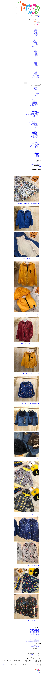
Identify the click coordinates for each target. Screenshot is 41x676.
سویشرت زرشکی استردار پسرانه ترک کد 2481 (30, 344)
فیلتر (37, 161)
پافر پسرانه (37, 157)
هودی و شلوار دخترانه (33, 130)
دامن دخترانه (34, 141)
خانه (40, 166)
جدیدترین (22, 173)
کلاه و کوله (37, 144)
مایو (38, 158)
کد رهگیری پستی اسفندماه (34, 634)
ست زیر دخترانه (34, 124)
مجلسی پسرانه (34, 100)
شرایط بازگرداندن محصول (34, 639)
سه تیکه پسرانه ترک (33, 98)
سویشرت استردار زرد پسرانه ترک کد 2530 (30, 314)
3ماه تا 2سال (36, 153)
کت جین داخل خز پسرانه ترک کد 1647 (31, 458)
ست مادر (37, 152)
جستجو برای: (38, 83)
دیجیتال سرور (36, 665)
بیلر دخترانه (35, 142)
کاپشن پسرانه (34, 111)
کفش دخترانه (34, 134)
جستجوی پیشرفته (33, 175)
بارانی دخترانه (34, 127)
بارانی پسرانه (34, 103)
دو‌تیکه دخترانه (34, 115)
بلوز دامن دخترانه (34, 117)
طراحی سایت (8, 664)
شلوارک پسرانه (34, 101)
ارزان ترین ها (18, 173)
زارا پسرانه (35, 107)
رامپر (38, 148)
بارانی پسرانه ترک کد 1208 (33, 514)
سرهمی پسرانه (34, 109)
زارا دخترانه (35, 135)
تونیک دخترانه (34, 132)
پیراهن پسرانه (34, 95)
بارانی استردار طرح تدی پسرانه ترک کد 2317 (30, 403)
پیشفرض (39, 173)
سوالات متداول (36, 640)
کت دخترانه (35, 137)
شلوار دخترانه (34, 125)
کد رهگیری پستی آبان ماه (34, 629)
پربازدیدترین (35, 173)
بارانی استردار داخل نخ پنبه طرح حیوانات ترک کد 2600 (28, 203)
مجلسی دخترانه (34, 121)
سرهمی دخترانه (34, 136)
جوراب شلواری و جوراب (35, 147)
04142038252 (32, 654)
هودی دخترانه (34, 128)
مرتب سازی (39, 175)
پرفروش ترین (30, 173)
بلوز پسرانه (35, 94)
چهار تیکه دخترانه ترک (33, 122)
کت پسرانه (35, 110)
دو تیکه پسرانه (34, 99)
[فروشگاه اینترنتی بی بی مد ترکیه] (28, 14)
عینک (38, 149)
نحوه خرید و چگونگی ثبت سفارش (33, 646)
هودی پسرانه (34, 104)
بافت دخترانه (34, 133)
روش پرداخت (36, 645)
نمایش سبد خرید (33, 17)
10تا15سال (37, 156)
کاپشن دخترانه (34, 140)
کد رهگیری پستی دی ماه (34, 632)
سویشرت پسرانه (34, 106)
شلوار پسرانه (34, 102)
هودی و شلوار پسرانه (33, 105)
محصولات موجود (36, 165)
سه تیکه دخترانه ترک (33, 120)
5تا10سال (37, 155)
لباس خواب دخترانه (35, 143)
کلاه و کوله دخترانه (33, 146)
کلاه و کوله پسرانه (34, 145)
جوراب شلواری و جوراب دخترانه (31, 114)
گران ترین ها (13, 173)
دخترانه (37, 112)
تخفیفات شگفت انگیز (35, 151)
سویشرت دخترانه (34, 131)
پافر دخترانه (35, 138)
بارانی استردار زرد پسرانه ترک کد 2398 (31, 373)
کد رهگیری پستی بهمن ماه (34, 633)
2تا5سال (37, 154)
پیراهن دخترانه (34, 113)
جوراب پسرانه (34, 96)
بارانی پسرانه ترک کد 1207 (33, 565)
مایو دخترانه (35, 119)
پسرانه (37, 93)
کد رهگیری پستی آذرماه (34, 631)
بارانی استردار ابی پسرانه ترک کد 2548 (31, 258)
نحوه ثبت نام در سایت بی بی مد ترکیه (32, 641)
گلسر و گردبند (34, 123)
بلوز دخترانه (35, 116)
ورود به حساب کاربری (37, 16)
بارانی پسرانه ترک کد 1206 (33, 620)
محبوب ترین (26, 173)
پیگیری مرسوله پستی (35, 630)
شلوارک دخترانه (34, 126)
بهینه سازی (3, 664)
